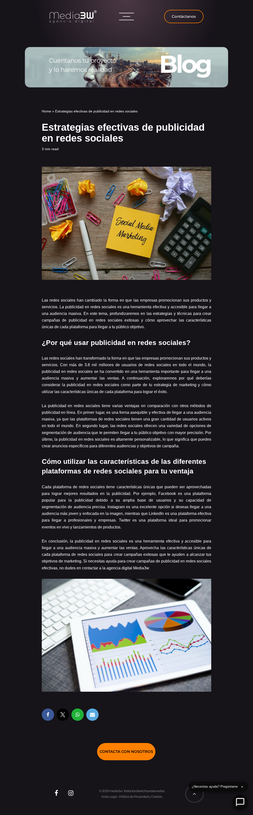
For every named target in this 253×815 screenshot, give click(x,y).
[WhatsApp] (77, 714)
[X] (63, 714)
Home (46, 111)
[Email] (92, 714)
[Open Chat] (240, 802)
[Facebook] (48, 714)
